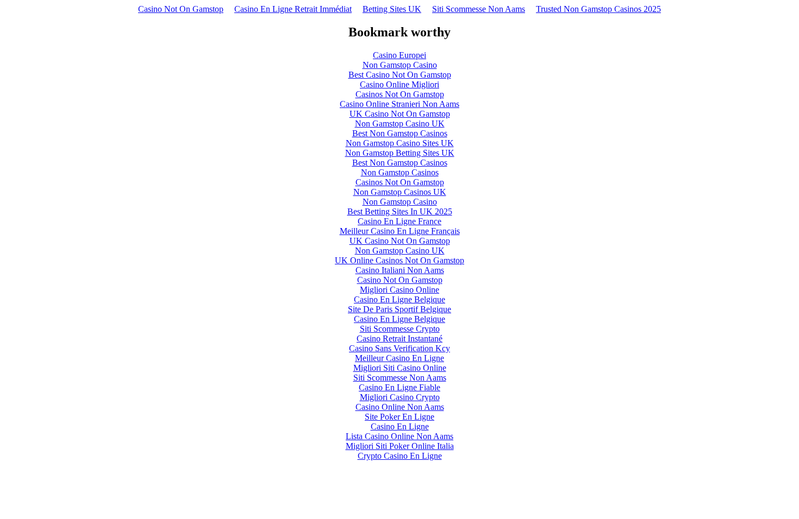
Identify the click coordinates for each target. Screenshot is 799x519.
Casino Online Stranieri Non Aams (399, 104)
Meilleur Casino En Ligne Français (400, 231)
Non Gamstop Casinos (400, 172)
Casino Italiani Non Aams (399, 270)
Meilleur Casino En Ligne (399, 358)
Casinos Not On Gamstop (399, 94)
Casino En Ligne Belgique (399, 299)
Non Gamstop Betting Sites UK (399, 152)
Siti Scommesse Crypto (400, 328)
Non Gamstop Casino (400, 64)
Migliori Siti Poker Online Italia (400, 446)
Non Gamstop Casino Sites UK (400, 143)
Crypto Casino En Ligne (400, 455)
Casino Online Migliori (399, 84)
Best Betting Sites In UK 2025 (399, 211)
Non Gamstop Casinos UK (399, 192)
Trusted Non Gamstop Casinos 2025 (598, 9)
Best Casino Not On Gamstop (399, 74)
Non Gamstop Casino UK (400, 123)
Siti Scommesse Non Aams (478, 9)
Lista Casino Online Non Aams (399, 436)
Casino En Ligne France (399, 221)
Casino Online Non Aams (399, 407)
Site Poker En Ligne (399, 416)
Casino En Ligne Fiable (399, 387)
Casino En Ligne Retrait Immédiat (293, 9)
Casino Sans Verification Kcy (399, 348)
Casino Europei (399, 55)
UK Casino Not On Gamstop (399, 113)
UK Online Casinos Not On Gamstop (399, 260)
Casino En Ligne (400, 426)
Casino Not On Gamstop (180, 9)
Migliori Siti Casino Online (399, 367)
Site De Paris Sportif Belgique (399, 309)
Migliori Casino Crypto (400, 397)
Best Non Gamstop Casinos (399, 133)
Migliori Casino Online (399, 289)
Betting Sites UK (392, 9)
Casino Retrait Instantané (399, 338)
